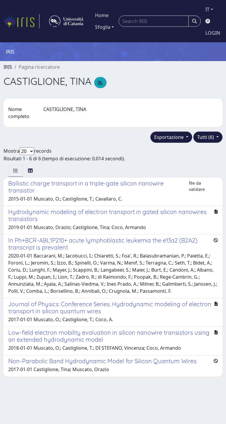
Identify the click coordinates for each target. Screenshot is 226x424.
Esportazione (169, 137)
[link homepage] (21, 21)
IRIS (8, 67)
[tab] (15, 170)
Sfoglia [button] (102, 27)
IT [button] (207, 9)
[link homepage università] (66, 21)
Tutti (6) (206, 137)
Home (102, 15)
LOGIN (212, 33)
